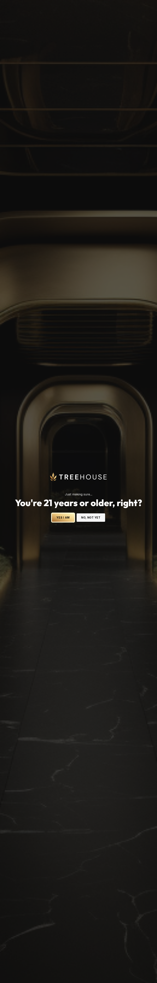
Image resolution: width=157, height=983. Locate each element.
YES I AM (63, 517)
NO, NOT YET (91, 517)
